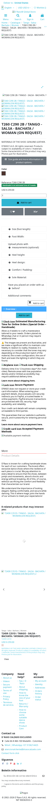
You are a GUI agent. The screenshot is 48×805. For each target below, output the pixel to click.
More (5, 451)
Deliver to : (16, 2)
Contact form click (10, 753)
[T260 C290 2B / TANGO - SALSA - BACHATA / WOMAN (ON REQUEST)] (24, 101)
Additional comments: (19, 295)
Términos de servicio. (8, 703)
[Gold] (3, 645)
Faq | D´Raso (22, 682)
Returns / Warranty (23, 705)
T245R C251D (6, 639)
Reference (6, 182)
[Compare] (25, 627)
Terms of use (7, 691)
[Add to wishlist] (12, 211)
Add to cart (26, 202)
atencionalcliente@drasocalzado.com (23, 749)
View (6, 659)
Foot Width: (18, 236)
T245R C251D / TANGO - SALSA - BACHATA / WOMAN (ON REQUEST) (21, 635)
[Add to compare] (35, 211)
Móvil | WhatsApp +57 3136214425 (21, 745)
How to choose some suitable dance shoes (23, 716)
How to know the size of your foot (24, 696)
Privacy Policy (6, 697)
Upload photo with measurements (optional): (23, 245)
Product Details (10, 455)
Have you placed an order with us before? (26, 286)
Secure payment (7, 685)
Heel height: (18, 254)
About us (7, 678)
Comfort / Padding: (22, 269)
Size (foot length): (21, 229)
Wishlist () (41, 7)
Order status (38, 698)
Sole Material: (19, 277)
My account (40, 681)
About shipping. (23, 688)
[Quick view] (29, 627)
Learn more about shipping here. (18, 380)
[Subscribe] (43, 776)
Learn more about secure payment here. (22, 424)
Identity (38, 684)
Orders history (38, 692)
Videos (6, 681)
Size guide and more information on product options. (25, 161)
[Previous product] (45, 26)
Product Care (23, 727)
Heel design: (18, 262)
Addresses (40, 687)
